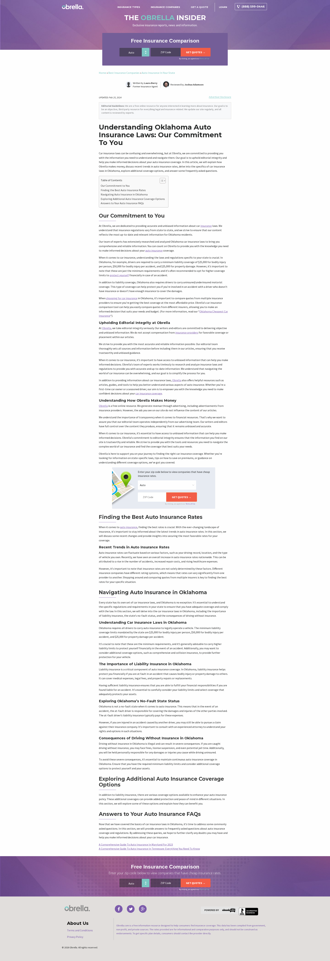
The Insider (165, 17)
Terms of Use (204, 58)
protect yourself (119, 275)
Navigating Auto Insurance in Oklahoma (124, 194)
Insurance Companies (165, 7)
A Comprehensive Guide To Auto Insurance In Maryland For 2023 (136, 844)
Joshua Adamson (194, 84)
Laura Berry (150, 83)
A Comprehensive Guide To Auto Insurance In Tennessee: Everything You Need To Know (149, 848)
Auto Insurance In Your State (158, 72)
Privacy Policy (75, 937)
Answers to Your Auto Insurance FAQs (122, 203)
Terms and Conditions (80, 930)
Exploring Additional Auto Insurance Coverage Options (133, 199)
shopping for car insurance (121, 298)
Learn (223, 7)
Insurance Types (128, 7)
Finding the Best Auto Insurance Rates (123, 190)
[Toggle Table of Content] (161, 181)
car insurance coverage (148, 393)
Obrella (106, 328)
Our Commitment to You (115, 185)
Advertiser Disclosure (220, 97)
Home (102, 72)
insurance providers (186, 332)
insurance (206, 226)
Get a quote (199, 7)
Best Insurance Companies (124, 72)
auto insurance (154, 250)
